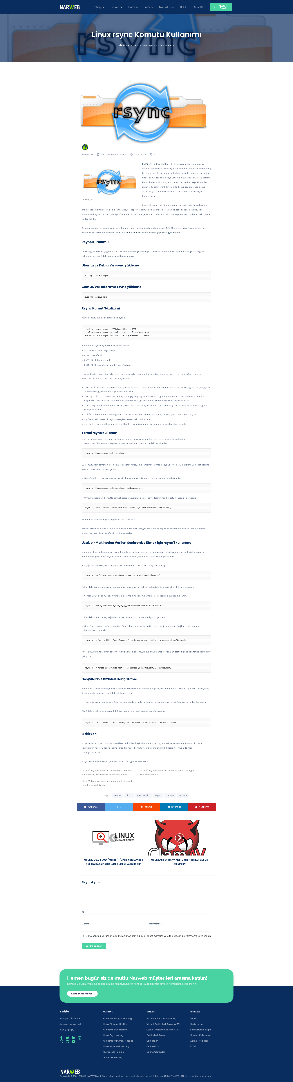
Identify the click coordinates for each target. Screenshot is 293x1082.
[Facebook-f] (61, 1038)
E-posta (86, 924)
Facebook (92, 807)
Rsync (145, 164)
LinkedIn (176, 807)
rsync (158, 795)
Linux (135, 45)
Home (126, 45)
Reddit (148, 807)
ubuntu (183, 795)
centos (117, 795)
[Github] (67, 1041)
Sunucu (123, 154)
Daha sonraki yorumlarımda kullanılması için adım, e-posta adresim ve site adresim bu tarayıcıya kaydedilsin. (148, 935)
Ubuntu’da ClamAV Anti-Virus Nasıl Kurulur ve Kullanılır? (179, 862)
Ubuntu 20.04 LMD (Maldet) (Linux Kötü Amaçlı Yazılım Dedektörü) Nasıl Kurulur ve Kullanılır (113, 862)
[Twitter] (67, 1038)
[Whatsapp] (61, 1041)
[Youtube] (73, 1041)
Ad (83, 912)
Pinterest (204, 807)
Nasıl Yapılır (112, 154)
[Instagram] (79, 1038)
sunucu (170, 795)
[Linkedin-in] (73, 1038)
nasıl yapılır (143, 795)
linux (129, 795)
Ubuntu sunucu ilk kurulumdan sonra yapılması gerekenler (147, 232)
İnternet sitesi (155, 924)
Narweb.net (87, 154)
